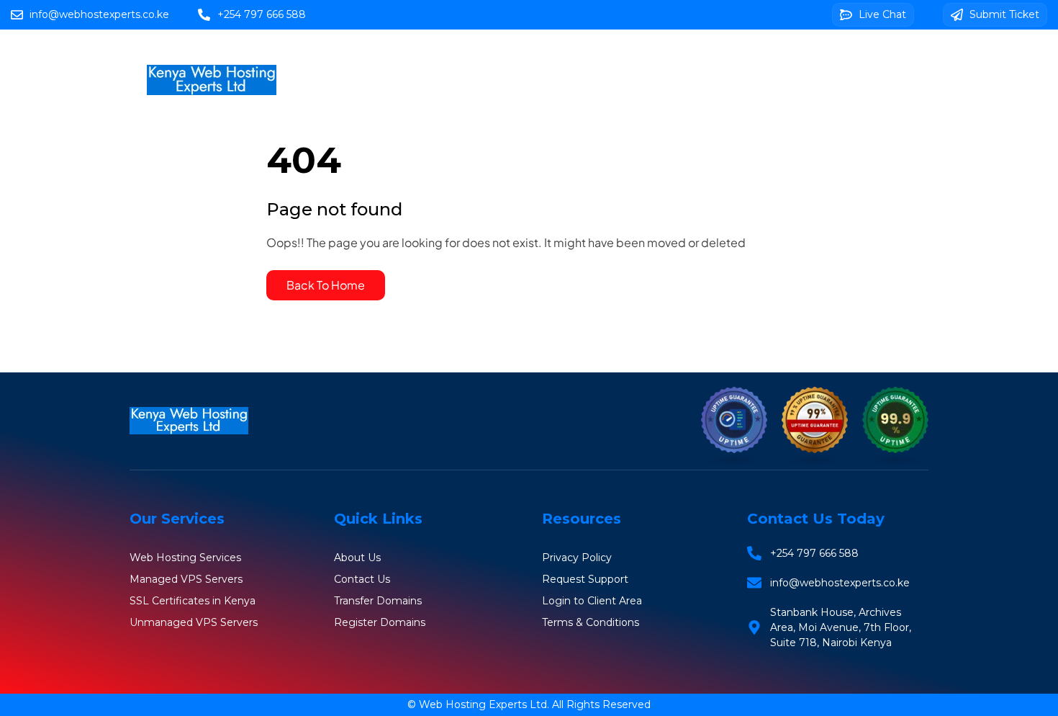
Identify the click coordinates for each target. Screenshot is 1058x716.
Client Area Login (678, 100)
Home (433, 59)
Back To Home (325, 284)
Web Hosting (518, 59)
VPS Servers (701, 59)
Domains (611, 59)
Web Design (562, 100)
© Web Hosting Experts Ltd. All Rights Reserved (529, 704)
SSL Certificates (810, 59)
